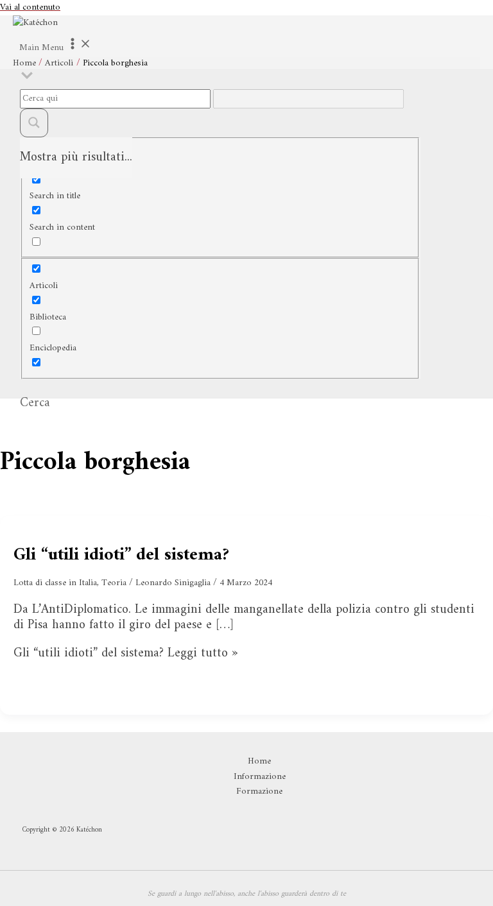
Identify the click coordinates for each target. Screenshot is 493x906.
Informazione (260, 777)
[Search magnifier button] (34, 122)
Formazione (259, 791)
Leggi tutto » (125, 653)
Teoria (113, 583)
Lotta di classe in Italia (55, 583)
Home (259, 761)
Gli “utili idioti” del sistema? (121, 555)
